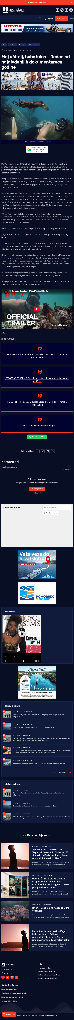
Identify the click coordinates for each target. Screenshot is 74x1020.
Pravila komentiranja (9, 467)
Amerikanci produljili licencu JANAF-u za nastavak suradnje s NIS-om (39, 764)
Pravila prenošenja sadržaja (47, 978)
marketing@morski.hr (16, 997)
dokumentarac (34, 45)
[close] (71, 2)
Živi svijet (22, 45)
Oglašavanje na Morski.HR (46, 971)
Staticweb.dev (51, 1016)
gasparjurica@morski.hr (19, 993)
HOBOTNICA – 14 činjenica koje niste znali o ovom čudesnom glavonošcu (37, 356)
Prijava (50, 19)
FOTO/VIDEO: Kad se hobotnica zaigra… (37, 425)
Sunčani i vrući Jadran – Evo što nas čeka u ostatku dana (35, 728)
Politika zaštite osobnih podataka (49, 975)
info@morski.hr (13, 989)
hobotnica (12, 45)
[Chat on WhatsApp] (37, 437)
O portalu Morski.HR (44, 968)
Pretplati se (61, 18)
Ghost (42, 1016)
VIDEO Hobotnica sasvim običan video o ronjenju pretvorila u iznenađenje (37, 403)
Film (4, 45)
